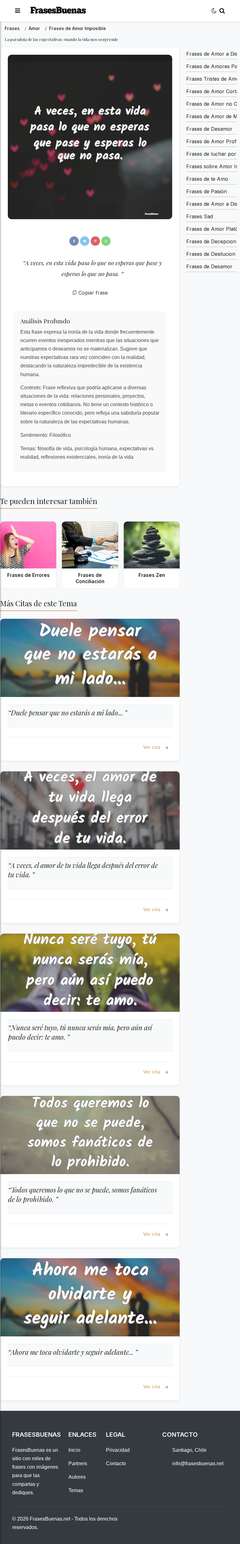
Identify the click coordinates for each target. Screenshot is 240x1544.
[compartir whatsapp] (106, 241)
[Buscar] (222, 11)
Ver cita (152, 747)
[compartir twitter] (84, 241)
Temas (75, 1490)
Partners (77, 1463)
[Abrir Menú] (17, 11)
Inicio (74, 1450)
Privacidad (118, 1450)
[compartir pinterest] (95, 241)
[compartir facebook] (74, 241)
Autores (77, 1477)
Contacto (116, 1463)
